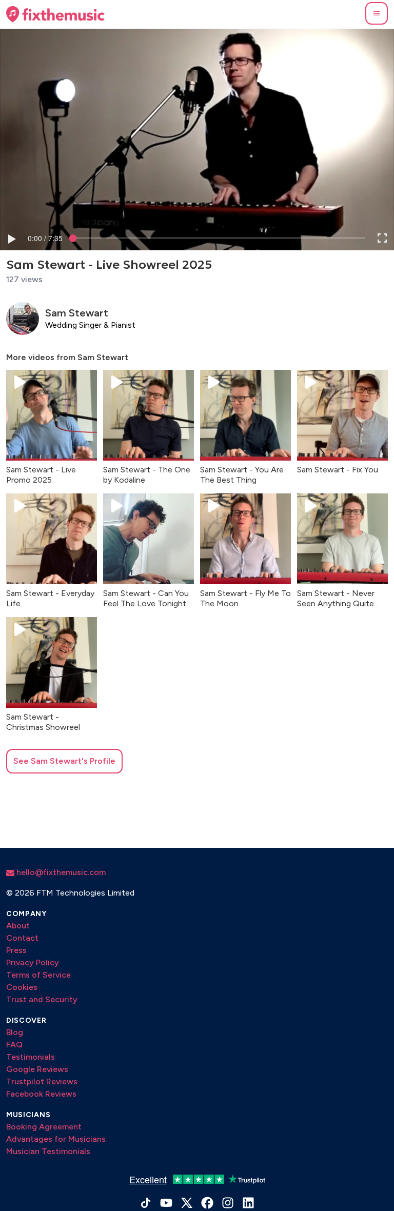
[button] (376, 13)
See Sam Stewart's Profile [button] (64, 761)
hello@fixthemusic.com (60, 872)
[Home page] (55, 14)
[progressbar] (45, 238)
